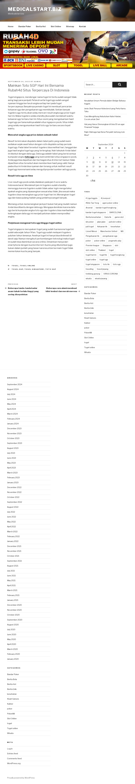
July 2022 (11, 512)
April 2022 (11, 526)
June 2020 (11, 634)
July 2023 (11, 453)
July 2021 (11, 571)
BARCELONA (115, 212)
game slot (119, 217)
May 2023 (11, 463)
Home (10, 26)
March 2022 (12, 531)
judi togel (90, 226)
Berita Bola (89, 298)
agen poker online (110, 203)
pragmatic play (115, 241)
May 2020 (11, 639)
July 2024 (11, 394)
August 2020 (13, 625)
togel (15, 266)
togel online (91, 259)
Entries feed (12, 753)
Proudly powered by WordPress (21, 778)
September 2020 (14, 620)
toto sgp (50, 269)
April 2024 (11, 409)
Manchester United (108, 231)
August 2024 (13, 389)
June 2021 (11, 575)
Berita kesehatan (93, 217)
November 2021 (14, 551)
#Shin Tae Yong (92, 203)
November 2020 (14, 610)
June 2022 (11, 517)
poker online (99, 241)
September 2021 (14, 561)
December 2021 (14, 546)
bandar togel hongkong (106, 208)
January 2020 (13, 659)
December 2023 (14, 428)
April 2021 (11, 585)
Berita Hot (41, 26)
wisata (88, 278)
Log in (10, 749)
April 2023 (11, 468)
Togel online (27, 266)
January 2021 (12, 600)
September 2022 (14, 502)
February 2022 (13, 536)
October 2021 (13, 556)
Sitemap (70, 26)
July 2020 (11, 629)
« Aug (92, 180)
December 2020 (14, 605)
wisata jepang (101, 278)
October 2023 (13, 438)
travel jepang (102, 269)
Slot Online (56, 26)
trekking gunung (93, 274)
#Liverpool (105, 198)
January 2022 (12, 541)
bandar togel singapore (96, 212)
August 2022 (12, 507)
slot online (90, 250)
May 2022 (11, 522)
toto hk (106, 264)
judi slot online (115, 222)
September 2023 (14, 443)
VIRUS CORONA (110, 274)
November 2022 (14, 492)
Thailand (101, 250)
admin (37, 81)
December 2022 (14, 487)
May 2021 (11, 580)
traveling (89, 269)
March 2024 (12, 414)
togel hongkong (117, 255)
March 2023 (12, 473)
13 (112, 162)
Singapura (107, 245)
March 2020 (12, 649)
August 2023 (12, 448)
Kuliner (87, 323)
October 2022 (13, 497)
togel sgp (17, 269)
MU (122, 231)
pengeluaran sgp (110, 236)
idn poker (90, 222)
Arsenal (89, 208)
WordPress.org (14, 763)
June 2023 (11, 458)
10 (93, 162)
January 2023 (12, 482)
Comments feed (14, 758)
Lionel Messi (91, 231)
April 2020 (11, 644)
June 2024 (11, 399)
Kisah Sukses (90, 318)
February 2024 (13, 419)
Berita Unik (89, 308)
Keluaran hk (102, 226)
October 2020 (13, 615)
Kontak (82, 26)
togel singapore (34, 269)
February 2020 (13, 654)
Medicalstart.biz (35, 9)
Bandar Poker (24, 26)
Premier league (92, 245)
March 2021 (12, 590)
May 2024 (11, 404)
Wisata (87, 352)
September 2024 (14, 384)
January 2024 (13, 423)
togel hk (103, 255)
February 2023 (13, 477)
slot (116, 245)
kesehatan (115, 226)
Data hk (107, 217)
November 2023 (14, 433)
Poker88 (88, 332)
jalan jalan (101, 222)
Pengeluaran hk (92, 236)
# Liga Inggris (91, 198)
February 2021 (13, 595)
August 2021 (12, 566)
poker (88, 241)
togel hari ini (91, 255)
